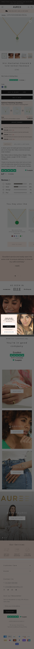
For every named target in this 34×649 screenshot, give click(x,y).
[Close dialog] (32, 315)
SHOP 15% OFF (9, 326)
